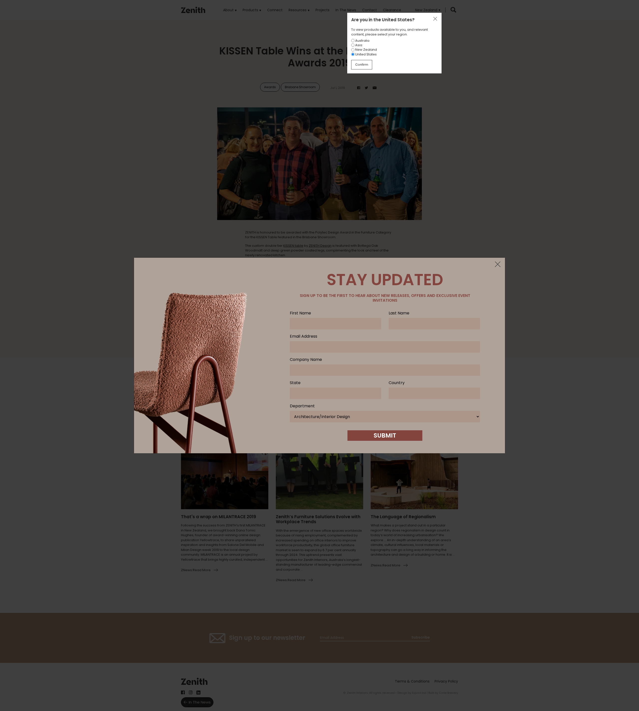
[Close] (497, 264)
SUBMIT (385, 435)
